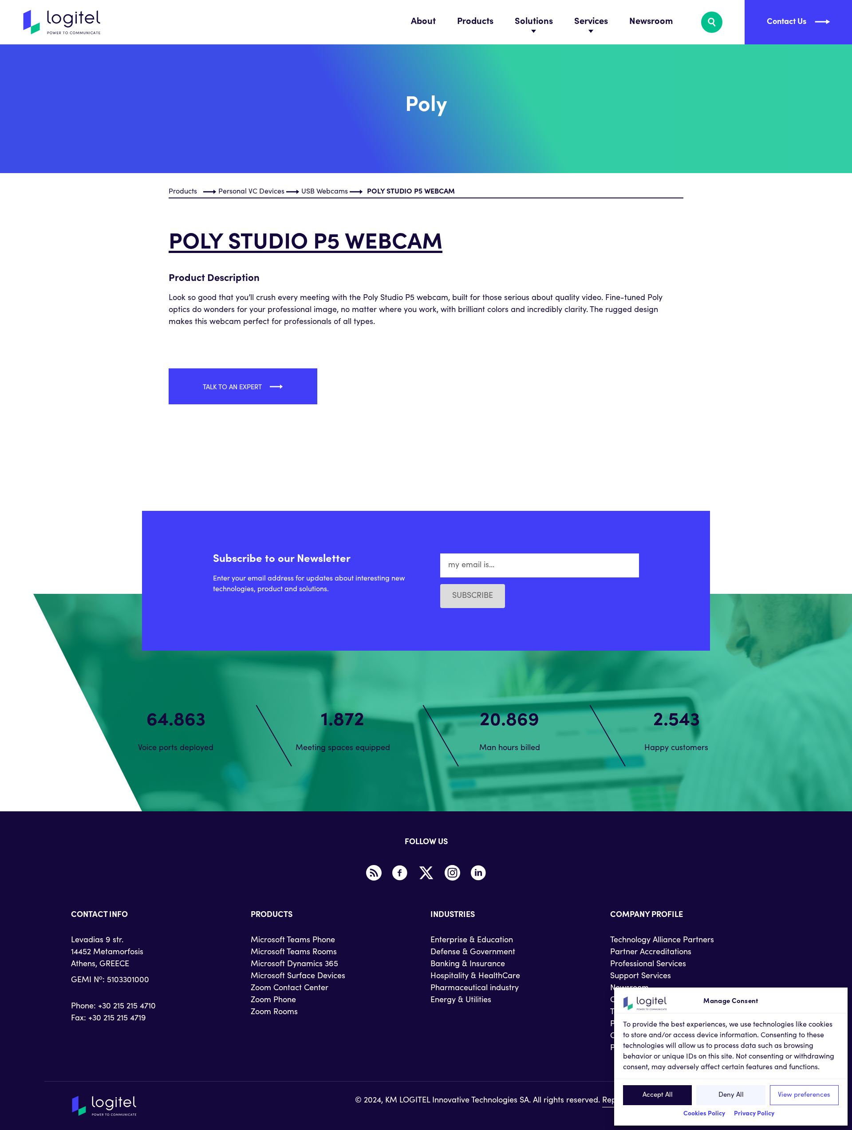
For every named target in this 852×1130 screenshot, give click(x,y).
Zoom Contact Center (289, 988)
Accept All (658, 1095)
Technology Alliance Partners (662, 940)
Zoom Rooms (274, 1012)
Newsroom (651, 22)
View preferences (804, 1095)
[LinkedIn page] (478, 873)
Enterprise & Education (471, 940)
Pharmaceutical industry (474, 988)
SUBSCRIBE (472, 596)
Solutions (534, 22)
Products (475, 22)
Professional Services (648, 964)
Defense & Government (472, 952)
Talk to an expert (233, 387)
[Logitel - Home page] (62, 22)
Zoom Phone (273, 1000)
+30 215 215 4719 (117, 1019)
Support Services (640, 976)
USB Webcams (324, 191)
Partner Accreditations (650, 952)
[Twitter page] (426, 873)
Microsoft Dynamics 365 (294, 964)
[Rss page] (374, 873)
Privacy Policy (754, 1114)
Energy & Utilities (460, 1000)
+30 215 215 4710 (127, 1007)
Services (591, 22)
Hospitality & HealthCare (475, 976)
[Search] (711, 22)
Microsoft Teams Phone (293, 940)
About (423, 22)
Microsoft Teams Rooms (294, 952)
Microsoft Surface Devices (298, 976)
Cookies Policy (704, 1114)
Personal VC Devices (251, 191)
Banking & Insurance (467, 964)
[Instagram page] (452, 873)
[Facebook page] (400, 873)
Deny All (731, 1095)
